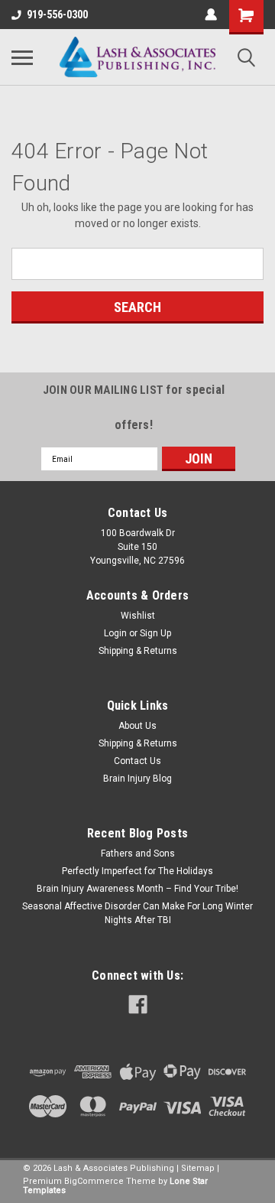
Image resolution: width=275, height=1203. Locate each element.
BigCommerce (94, 1181)
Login (115, 633)
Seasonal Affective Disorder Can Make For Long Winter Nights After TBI (137, 913)
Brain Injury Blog (137, 778)
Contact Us (137, 761)
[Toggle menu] (22, 57)
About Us (137, 725)
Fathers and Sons (138, 853)
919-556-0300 (57, 14)
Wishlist (138, 615)
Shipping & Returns (138, 650)
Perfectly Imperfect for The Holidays (137, 871)
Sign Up (155, 633)
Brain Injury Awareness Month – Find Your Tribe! (137, 888)
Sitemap (198, 1168)
